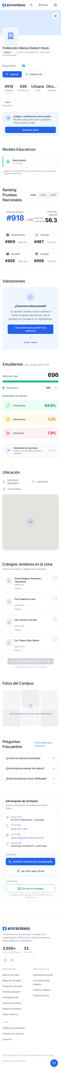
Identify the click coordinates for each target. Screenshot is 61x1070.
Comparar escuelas (12, 986)
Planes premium (41, 995)
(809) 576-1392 (19, 829)
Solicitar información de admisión (33, 861)
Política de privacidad (14, 1028)
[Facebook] (23, 66)
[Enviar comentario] (54, 1063)
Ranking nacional (11, 991)
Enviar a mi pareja (32, 888)
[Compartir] (55, 16)
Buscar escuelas (11, 974)
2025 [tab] (43, 195)
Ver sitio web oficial (32, 871)
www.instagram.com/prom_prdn (27, 837)
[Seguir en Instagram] (5, 960)
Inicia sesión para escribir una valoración (30, 329)
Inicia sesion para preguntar (43, 744)
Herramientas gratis (43, 974)
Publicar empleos (42, 989)
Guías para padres (12, 1003)
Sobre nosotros (10, 1014)
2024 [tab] (53, 195)
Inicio (7, 102)
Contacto (7, 1039)
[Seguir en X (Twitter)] (12, 960)
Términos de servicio (13, 1033)
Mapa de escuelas (12, 980)
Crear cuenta (30, 342)
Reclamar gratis (31, 129)
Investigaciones (10, 997)
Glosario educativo (12, 1008)
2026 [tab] (33, 195)
